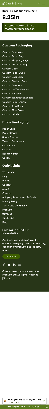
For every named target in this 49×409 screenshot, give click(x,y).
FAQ (4, 176)
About (5, 189)
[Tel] (33, 407)
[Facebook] (3, 264)
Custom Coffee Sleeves (15, 89)
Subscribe (11, 256)
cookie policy (13, 402)
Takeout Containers (13, 141)
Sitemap (7, 278)
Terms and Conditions (14, 205)
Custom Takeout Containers (17, 97)
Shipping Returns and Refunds (19, 197)
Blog (4, 222)
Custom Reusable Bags (15, 64)
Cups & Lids (8, 145)
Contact (6, 184)
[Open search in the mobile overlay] (39, 3)
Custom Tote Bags (12, 106)
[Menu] (44, 3)
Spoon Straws (10, 137)
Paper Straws (9, 133)
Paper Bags (8, 128)
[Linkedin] (14, 264)
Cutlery (6, 149)
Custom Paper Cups (13, 72)
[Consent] (47, 407)
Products (7, 209)
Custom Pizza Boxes (13, 110)
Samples (7, 213)
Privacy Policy (9, 201)
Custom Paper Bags (13, 56)
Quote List (8, 218)
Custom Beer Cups (12, 77)
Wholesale (8, 172)
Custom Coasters (12, 85)
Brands (6, 180)
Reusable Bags (10, 153)
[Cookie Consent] (43, 401)
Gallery (6, 157)
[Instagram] (19, 264)
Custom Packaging (12, 52)
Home (5, 11)
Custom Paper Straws (14, 102)
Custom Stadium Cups (14, 81)
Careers (6, 193)
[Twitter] (9, 264)
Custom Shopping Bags (15, 60)
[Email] (38, 407)
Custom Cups (10, 68)
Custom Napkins (11, 93)
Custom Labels (10, 114)
